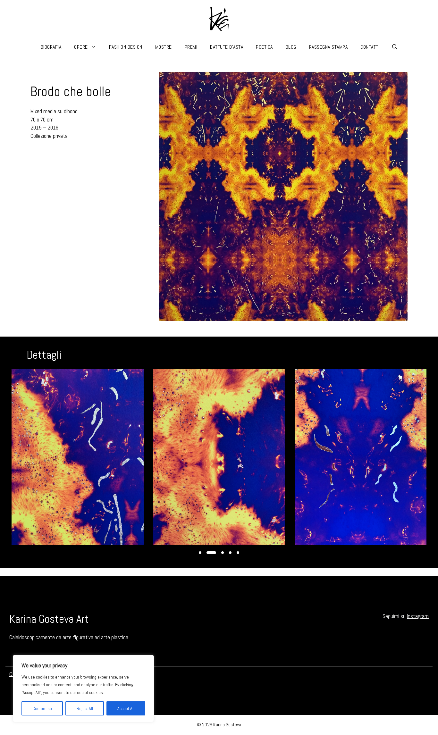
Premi (191, 47)
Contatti (369, 47)
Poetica (264, 47)
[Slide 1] (200, 552)
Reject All (85, 708)
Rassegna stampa (328, 47)
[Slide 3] (222, 552)
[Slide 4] (230, 552)
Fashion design (125, 47)
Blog (291, 47)
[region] (83, 688)
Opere (81, 47)
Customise (42, 708)
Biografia (51, 47)
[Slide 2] (211, 552)
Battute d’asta (226, 47)
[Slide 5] (238, 552)
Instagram (418, 616)
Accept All (125, 708)
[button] (395, 47)
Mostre (163, 47)
